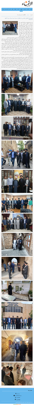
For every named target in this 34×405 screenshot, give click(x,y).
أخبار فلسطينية (6, 9)
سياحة (3, 9)
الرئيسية (30, 9)
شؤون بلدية (21, 9)
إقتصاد (18, 9)
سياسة (27, 9)
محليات (24, 9)
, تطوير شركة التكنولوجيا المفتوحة (20, 402)
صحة (9, 9)
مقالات (15, 9)
